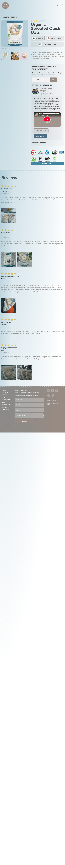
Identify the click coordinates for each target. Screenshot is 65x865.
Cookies (54, 400)
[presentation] (2, 48)
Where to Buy (6, 405)
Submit (24, 421)
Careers (4, 407)
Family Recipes (6, 400)
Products (5, 392)
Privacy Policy (51, 399)
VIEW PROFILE (39, 136)
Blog (3, 397)
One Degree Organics (5, 5)
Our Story (5, 390)
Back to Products (11, 17)
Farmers (4, 395)
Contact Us (5, 410)
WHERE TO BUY (47, 163)
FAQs (3, 402)
